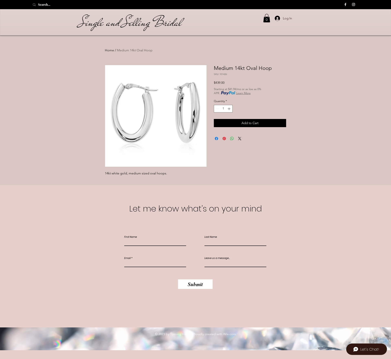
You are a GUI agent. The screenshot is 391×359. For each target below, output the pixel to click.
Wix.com (229, 334)
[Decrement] (217, 108)
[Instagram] (353, 4)
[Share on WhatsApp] (232, 138)
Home (109, 50)
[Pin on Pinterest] (224, 138)
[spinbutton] (223, 108)
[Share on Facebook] (216, 138)
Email (127, 258)
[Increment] (229, 108)
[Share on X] (239, 138)
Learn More (243, 93)
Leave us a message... (217, 258)
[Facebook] (345, 4)
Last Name (210, 237)
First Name (130, 237)
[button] (266, 18)
